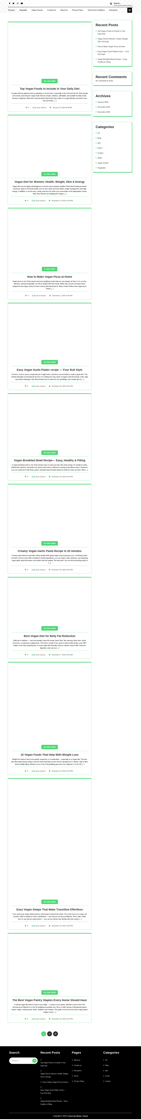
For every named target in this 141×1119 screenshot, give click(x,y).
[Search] (111, 4)
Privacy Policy (77, 10)
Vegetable (23, 10)
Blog (99, 138)
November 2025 (104, 112)
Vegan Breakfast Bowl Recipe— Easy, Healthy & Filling (49, 460)
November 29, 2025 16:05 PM (62, 570)
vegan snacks (37, 10)
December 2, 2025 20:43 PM (62, 295)
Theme (85, 1116)
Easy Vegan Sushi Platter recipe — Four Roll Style (49, 369)
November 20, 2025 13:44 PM (62, 1019)
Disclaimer (113, 10)
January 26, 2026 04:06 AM (62, 107)
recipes (11, 10)
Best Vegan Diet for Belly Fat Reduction (49, 636)
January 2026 (103, 102)
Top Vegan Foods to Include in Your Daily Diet (49, 88)
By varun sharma (40, 107)
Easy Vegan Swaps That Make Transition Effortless (49, 909)
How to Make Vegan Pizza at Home (49, 276)
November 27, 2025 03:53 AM (62, 655)
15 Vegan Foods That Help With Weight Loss (50, 754)
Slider (100, 158)
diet (99, 143)
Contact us (51, 10)
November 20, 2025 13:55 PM (62, 926)
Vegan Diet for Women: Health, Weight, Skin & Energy (50, 181)
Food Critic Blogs (74, 1116)
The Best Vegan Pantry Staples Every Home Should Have (49, 1000)
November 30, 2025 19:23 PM (62, 386)
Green (100, 148)
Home (76, 1076)
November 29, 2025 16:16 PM (62, 477)
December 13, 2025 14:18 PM (62, 200)
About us (64, 10)
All (99, 133)
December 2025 (104, 107)
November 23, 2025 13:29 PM (62, 771)
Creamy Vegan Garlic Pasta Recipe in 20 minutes (50, 550)
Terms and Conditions (96, 10)
